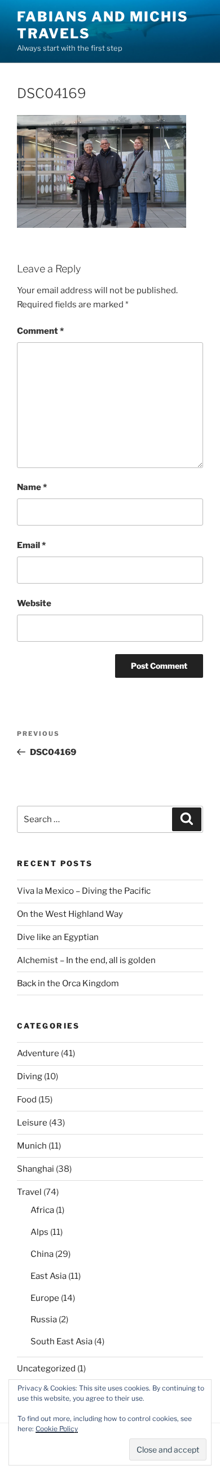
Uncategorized (46, 1368)
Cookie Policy (57, 1428)
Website (34, 603)
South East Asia (61, 1341)
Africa (42, 1210)
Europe (44, 1298)
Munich (32, 1146)
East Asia (48, 1276)
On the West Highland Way (70, 914)
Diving (29, 1076)
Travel (29, 1192)
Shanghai (35, 1169)
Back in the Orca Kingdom (68, 983)
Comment (40, 331)
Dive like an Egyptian (58, 937)
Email (31, 545)
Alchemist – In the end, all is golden (86, 960)
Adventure (38, 1053)
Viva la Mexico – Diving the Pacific (84, 891)
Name (32, 487)
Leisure (32, 1123)
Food (27, 1100)
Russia (43, 1319)
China (42, 1254)
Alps (39, 1232)
